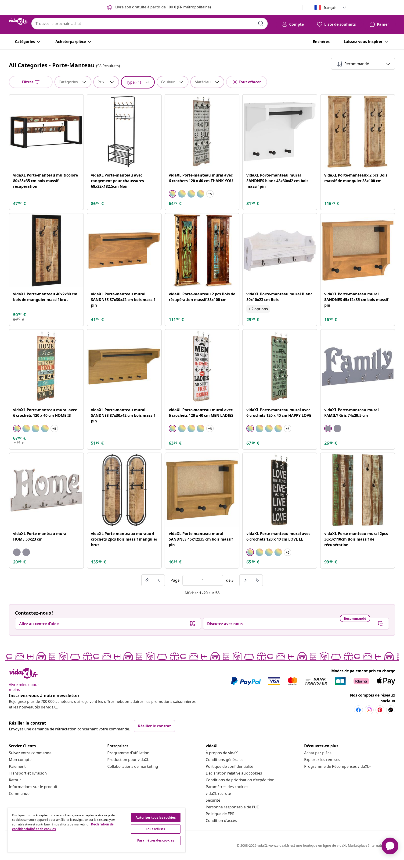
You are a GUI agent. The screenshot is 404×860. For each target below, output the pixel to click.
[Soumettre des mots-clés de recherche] (260, 23)
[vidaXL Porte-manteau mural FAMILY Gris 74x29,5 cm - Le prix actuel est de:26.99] (358, 366)
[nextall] (257, 580)
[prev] (159, 580)
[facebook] (358, 710)
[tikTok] (390, 710)
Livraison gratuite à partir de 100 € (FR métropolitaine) (162, 7)
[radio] (172, 194)
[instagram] (369, 710)
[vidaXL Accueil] (18, 21)
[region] (96, 830)
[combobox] (149, 23)
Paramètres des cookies (227, 786)
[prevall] (147, 580)
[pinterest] (380, 710)
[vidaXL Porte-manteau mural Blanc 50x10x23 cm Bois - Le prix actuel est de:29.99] (280, 250)
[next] (245, 580)
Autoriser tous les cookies (155, 817)
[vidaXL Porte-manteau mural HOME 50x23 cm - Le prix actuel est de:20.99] (46, 490)
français (330, 7)
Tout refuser (155, 829)
